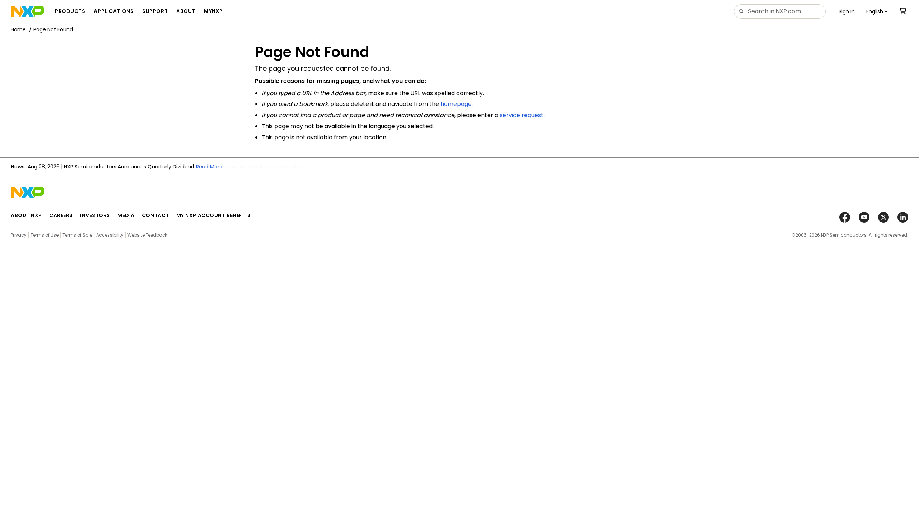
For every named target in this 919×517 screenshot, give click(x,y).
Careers (61, 215)
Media (126, 215)
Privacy (19, 235)
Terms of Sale (77, 235)
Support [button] (155, 11)
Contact (155, 215)
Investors (95, 215)
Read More (290, 166)
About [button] (185, 11)
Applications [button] (114, 11)
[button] (877, 11)
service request (522, 115)
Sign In (847, 11)
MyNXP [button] (213, 11)
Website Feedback (147, 235)
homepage (456, 104)
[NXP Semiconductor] (27, 11)
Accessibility (109, 235)
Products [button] (70, 11)
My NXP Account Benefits (213, 215)
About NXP (26, 215)
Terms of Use (45, 235)
